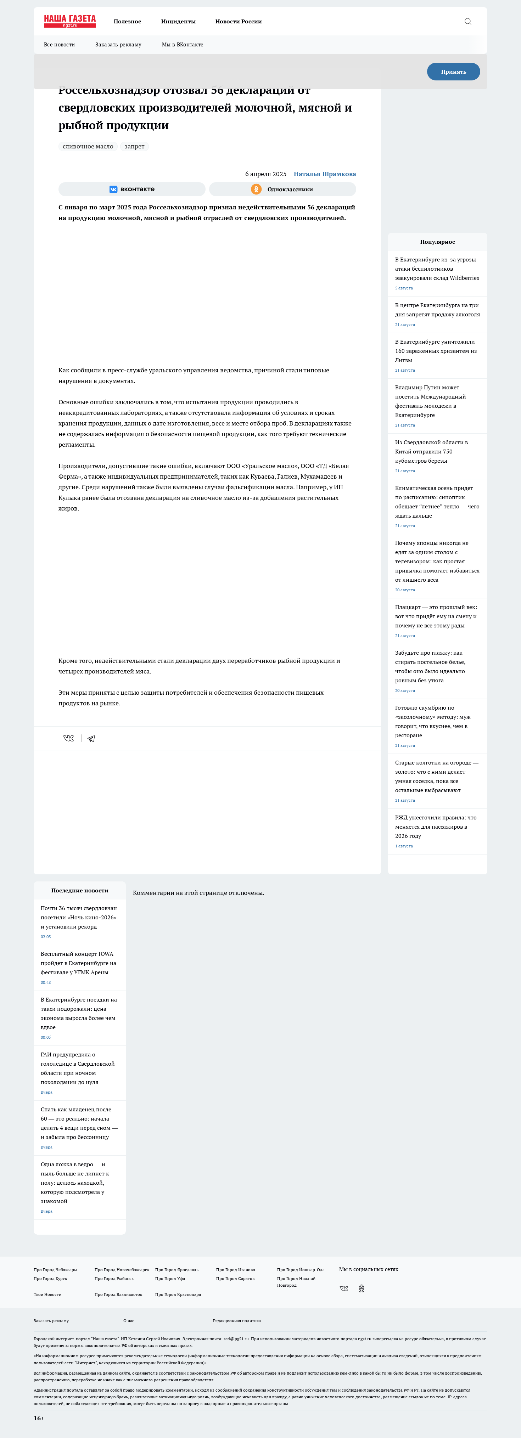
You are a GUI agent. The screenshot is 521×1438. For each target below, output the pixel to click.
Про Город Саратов (235, 1278)
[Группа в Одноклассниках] (282, 189)
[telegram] (93, 738)
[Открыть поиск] (468, 21)
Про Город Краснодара (178, 1294)
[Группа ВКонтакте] (132, 189)
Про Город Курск (50, 1278)
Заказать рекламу (118, 44)
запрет (134, 146)
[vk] (69, 738)
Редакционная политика (237, 1320)
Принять (453, 71)
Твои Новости (47, 1294)
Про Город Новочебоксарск (122, 1269)
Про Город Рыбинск (114, 1278)
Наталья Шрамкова (325, 174)
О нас (128, 1320)
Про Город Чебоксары (55, 1269)
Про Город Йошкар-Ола (301, 1269)
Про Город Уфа (170, 1278)
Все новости (59, 44)
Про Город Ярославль (176, 1269)
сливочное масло (88, 146)
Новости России (238, 21)
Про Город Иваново (235, 1269)
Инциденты (178, 21)
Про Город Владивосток (118, 1294)
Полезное (127, 21)
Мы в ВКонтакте (182, 44)
